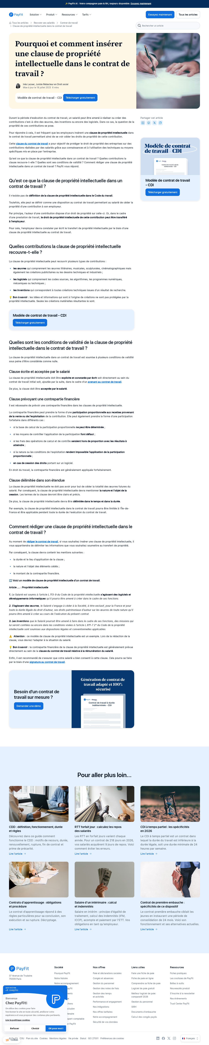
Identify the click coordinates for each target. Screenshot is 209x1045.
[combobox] (168, 25)
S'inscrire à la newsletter (182, 993)
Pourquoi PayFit (62, 973)
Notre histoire (61, 978)
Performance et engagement (107, 1001)
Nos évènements (178, 998)
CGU (22, 1038)
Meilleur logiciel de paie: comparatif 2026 (143, 995)
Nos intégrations (101, 1006)
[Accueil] (16, 14)
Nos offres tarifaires (102, 1011)
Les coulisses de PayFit (181, 978)
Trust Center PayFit (179, 1003)
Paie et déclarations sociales (107, 973)
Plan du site (32, 1038)
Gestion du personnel (103, 983)
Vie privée (73, 1038)
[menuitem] (36, 14)
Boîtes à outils (177, 983)
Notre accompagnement (66, 983)
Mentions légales (57, 1038)
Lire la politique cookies (18, 1020)
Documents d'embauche (143, 1011)
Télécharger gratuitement (80, 97)
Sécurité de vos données (105, 1021)
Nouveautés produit (180, 988)
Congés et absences (103, 978)
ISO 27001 (93, 1038)
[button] (12, 1040)
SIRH (133, 1006)
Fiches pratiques (178, 973)
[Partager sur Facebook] (148, 122)
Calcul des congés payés (144, 1016)
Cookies (44, 1038)
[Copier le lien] (160, 122)
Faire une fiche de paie (142, 973)
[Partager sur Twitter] (154, 122)
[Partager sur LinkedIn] (142, 122)
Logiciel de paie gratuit (143, 988)
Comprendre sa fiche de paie (145, 983)
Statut (83, 1038)
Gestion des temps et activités (102, 995)
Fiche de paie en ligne (142, 978)
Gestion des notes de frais (106, 988)
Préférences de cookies (112, 1038)
